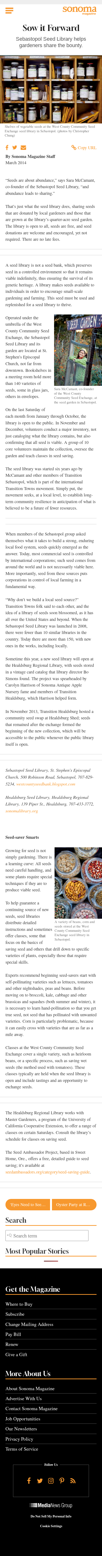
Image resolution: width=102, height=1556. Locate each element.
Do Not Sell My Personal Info (51, 1516)
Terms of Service (21, 1449)
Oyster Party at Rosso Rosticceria (76, 1204)
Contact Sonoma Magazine (31, 1408)
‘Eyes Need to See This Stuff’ (30, 1204)
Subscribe (14, 1314)
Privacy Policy (19, 1439)
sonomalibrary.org (21, 811)
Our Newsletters (21, 1428)
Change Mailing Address (29, 1324)
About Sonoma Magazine (30, 1388)
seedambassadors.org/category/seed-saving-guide (47, 1172)
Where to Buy (18, 1304)
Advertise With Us (23, 1398)
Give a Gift (16, 1354)
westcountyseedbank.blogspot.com (45, 784)
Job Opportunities (22, 1418)
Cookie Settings (51, 1526)
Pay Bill (13, 1334)
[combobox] (46, 1235)
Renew (12, 1344)
